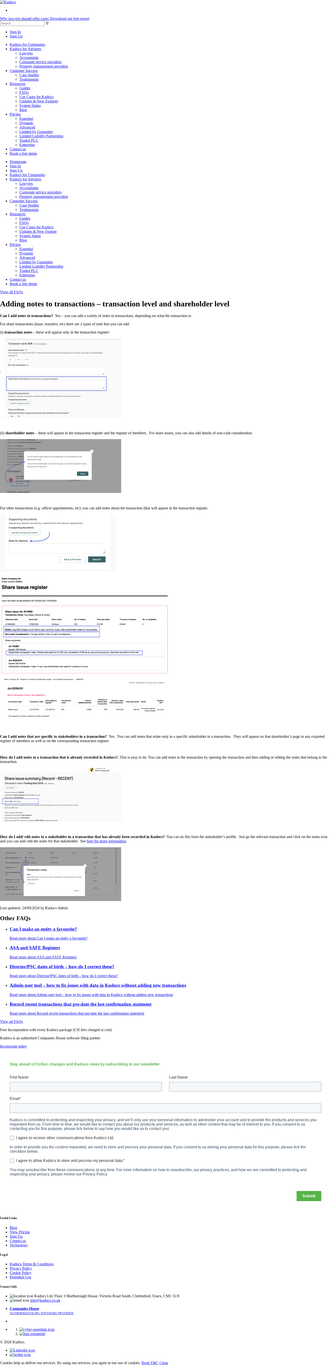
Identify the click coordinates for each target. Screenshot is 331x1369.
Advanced (27, 127)
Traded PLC (28, 140)
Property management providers (43, 66)
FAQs (24, 92)
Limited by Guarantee (36, 132)
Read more (48, 938)
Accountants (29, 57)
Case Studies (29, 75)
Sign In (15, 32)
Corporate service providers (40, 62)
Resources (17, 84)
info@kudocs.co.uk (45, 1300)
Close (163, 1363)
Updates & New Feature (38, 231)
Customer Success (24, 71)
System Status (30, 105)
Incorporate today (13, 1046)
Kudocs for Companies (27, 44)
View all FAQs (11, 292)
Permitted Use (20, 1277)
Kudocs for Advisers (25, 49)
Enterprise (27, 145)
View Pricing (20, 1232)
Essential (26, 119)
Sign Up (16, 36)
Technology (19, 1245)
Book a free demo (23, 153)
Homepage (18, 162)
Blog (23, 110)
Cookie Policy (21, 1273)
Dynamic (26, 123)
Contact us (18, 149)
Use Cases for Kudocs (36, 97)
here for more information (106, 841)
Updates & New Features (38, 101)
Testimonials (29, 79)
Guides (24, 88)
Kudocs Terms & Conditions (32, 1264)
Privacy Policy (21, 1268)
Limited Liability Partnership (41, 136)
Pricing (15, 114)
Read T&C (150, 1363)
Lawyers (26, 53)
